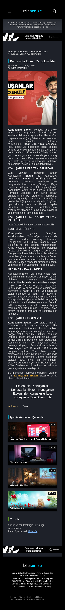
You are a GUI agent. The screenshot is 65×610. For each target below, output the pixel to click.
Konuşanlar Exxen (26, 375)
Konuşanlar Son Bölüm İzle (32, 397)
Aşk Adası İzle (16, 508)
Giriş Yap (33, 531)
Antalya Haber (19, 586)
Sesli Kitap (39, 586)
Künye (22, 597)
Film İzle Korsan (18, 462)
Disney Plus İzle (46, 581)
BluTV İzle (35, 578)
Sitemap (47, 586)
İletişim (13, 597)
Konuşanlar (40, 386)
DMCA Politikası (17, 599)
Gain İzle (44, 578)
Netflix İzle (16, 578)
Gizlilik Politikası (34, 597)
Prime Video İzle (32, 581)
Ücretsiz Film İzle (18, 485)
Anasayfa (12, 51)
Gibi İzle (30, 586)
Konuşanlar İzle (38, 51)
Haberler (24, 51)
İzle (32, 11)
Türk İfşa (29, 584)
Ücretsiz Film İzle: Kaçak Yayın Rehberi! (30, 439)
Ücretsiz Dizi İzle (18, 584)
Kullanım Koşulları (35, 599)
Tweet (26, 406)
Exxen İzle (23, 386)
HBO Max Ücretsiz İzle (43, 584)
